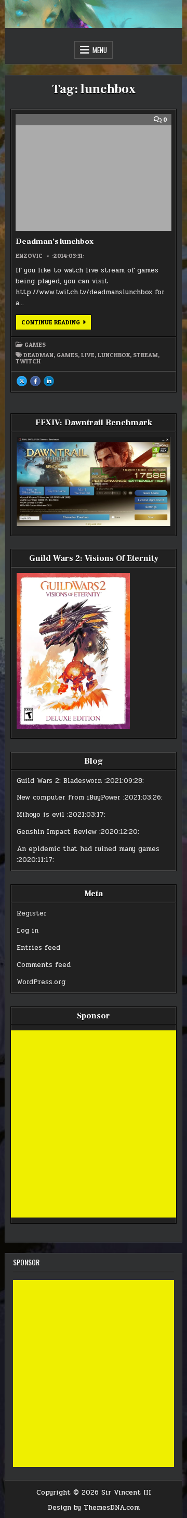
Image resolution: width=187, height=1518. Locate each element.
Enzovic (29, 256)
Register (32, 913)
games (67, 355)
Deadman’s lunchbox (55, 241)
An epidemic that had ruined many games (88, 849)
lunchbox (114, 355)
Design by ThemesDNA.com (94, 1507)
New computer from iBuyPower (69, 797)
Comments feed (44, 965)
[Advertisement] (93, 1124)
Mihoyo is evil (40, 814)
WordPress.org (41, 982)
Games (35, 345)
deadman (38, 355)
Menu (99, 50)
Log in (27, 930)
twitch (28, 361)
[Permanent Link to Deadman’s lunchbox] (93, 172)
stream (145, 355)
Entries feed (38, 948)
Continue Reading (56, 324)
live (88, 355)
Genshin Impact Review (57, 832)
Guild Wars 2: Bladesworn (59, 781)
